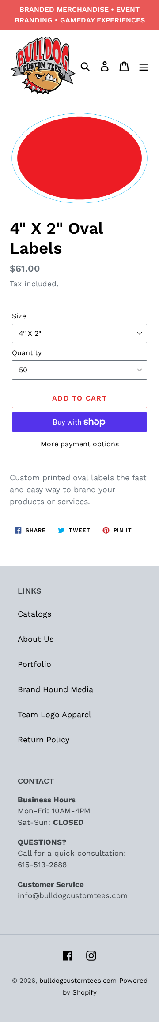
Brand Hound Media (55, 689)
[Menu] (143, 65)
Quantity (27, 352)
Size (19, 316)
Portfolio (34, 664)
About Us (35, 639)
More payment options (80, 444)
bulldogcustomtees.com (78, 981)
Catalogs (34, 613)
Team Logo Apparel (54, 714)
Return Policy (43, 739)
